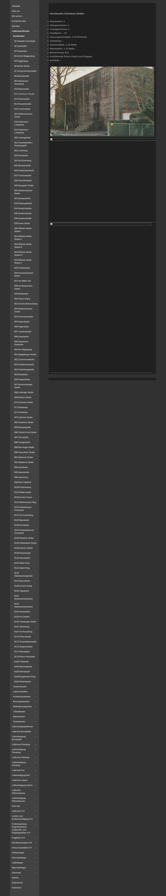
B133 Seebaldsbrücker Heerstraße (24, 531)
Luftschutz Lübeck (19, 780)
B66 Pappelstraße (22, 379)
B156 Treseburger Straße (25, 622)
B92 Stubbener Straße (24, 462)
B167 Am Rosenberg (23, 632)
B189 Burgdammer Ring (24, 677)
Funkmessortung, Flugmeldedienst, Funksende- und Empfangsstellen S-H (21, 828)
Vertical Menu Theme (107, 383)
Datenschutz (17, 883)
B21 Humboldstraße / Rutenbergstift (23, 144)
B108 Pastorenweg (22, 487)
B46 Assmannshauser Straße (23, 274)
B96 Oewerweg (21, 477)
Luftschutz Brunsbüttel (21, 732)
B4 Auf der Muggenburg (24, 56)
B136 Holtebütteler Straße (25, 543)
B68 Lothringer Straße (23, 392)
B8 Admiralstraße (21, 76)
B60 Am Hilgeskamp (23, 350)
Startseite (16, 6)
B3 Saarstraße (20, 51)
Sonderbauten (19, 722)
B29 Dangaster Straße (24, 185)
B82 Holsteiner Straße (24, 422)
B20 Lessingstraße (22, 138)
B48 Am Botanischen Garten (23, 287)
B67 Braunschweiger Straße (23, 385)
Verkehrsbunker (20, 687)
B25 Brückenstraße (22, 166)
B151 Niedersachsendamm (23, 597)
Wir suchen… (18, 16)
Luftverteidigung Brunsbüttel (19, 738)
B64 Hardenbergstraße (24, 369)
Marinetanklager (19, 868)
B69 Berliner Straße (22, 397)
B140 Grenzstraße (22, 558)
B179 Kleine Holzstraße (24, 657)
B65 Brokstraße (21, 374)
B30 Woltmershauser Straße (23, 191)
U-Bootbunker (19, 712)
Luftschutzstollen (20, 692)
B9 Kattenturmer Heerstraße (21, 82)
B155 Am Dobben (22, 617)
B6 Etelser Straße (22, 66)
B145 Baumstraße (22, 581)
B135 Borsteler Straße (24, 538)
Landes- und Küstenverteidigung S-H (22, 817)
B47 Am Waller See (22, 281)
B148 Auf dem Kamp (23, 586)
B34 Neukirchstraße (23, 208)
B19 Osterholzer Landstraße (21, 131)
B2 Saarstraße (20, 46)
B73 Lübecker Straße (23, 417)
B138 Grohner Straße (23, 548)
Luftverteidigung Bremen (22, 727)
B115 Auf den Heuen (23, 497)
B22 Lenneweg (20, 151)
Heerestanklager (19, 858)
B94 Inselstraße (21, 467)
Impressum (16, 888)
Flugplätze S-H (18, 838)
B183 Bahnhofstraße (23, 667)
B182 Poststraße (21, 662)
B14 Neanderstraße (22, 104)
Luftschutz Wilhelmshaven (18, 791)
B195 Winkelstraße (22, 682)
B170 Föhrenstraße (22, 637)
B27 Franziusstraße (22, 175)
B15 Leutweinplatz (22, 109)
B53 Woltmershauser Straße (23, 310)
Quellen (15, 878)
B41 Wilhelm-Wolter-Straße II (23, 237)
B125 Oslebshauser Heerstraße (22, 508)
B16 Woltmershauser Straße (23, 115)
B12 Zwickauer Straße (24, 94)
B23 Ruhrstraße (21, 156)
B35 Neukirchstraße (23, 213)
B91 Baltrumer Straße (23, 457)
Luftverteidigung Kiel (21, 775)
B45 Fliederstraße (22, 268)
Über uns (16, 11)
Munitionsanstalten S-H (22, 843)
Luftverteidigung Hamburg (19, 763)
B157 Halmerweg (21, 627)
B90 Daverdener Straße (24, 452)
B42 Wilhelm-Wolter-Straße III (23, 245)
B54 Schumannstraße (23, 317)
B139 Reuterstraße (22, 553)
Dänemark (16, 873)
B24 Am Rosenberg (22, 161)
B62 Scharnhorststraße (24, 359)
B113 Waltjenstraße (22, 492)
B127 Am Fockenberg (23, 515)
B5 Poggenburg (21, 61)
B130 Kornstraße (21, 525)
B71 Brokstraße (21, 407)
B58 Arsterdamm (21, 337)
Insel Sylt (16, 806)
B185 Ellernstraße (22, 672)
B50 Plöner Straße (22, 299)
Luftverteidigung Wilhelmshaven (19, 799)
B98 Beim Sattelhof (22, 482)
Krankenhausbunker (22, 697)
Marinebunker (19, 717)
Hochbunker (19, 36)
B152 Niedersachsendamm (23, 605)
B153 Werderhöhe (22, 612)
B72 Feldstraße (21, 412)
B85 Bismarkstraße (22, 427)
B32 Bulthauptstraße (23, 203)
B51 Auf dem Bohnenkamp (25, 304)
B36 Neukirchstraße (23, 218)
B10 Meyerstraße (21, 89)
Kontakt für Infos (19, 21)
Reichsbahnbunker (21, 702)
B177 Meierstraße (22, 652)
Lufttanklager (17, 863)
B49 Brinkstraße (21, 294)
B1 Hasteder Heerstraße (24, 41)
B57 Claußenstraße (22, 332)
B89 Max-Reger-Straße (24, 447)
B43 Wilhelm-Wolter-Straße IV (23, 253)
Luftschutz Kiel (18, 770)
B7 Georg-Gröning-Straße (25, 71)
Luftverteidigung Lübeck (22, 785)
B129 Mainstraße (21, 520)
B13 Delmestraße (22, 99)
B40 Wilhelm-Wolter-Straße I (23, 229)
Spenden (16, 26)
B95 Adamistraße (21, 472)
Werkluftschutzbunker (22, 707)
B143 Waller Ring (22, 568)
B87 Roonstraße (21, 437)
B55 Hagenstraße (22, 322)
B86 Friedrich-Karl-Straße (25, 432)
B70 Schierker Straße (23, 402)
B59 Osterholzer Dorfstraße (21, 343)
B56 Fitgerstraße (21, 327)
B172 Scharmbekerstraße (25, 642)
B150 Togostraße (21, 591)
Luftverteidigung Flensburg (19, 750)
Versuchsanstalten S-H (22, 848)
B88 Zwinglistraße (22, 442)
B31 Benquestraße (22, 198)
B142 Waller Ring (22, 563)
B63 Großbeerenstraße (24, 364)
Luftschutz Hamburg (20, 757)
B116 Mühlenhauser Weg (25, 502)
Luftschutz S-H (18, 811)
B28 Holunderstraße (23, 180)
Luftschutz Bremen (21, 31)
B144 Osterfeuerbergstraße (23, 574)
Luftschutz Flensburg (21, 744)
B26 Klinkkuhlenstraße (24, 171)
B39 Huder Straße (22, 223)
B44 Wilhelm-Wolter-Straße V (23, 261)
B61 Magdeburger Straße (25, 355)
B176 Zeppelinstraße (23, 647)
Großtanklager (18, 853)
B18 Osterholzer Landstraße (21, 123)
